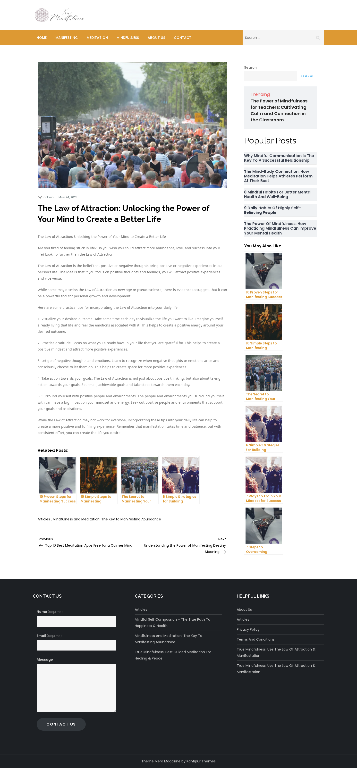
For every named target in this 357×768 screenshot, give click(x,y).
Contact (182, 37)
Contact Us (61, 724)
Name (50, 611)
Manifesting (66, 37)
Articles (44, 519)
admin (48, 197)
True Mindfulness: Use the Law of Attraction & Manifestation (276, 652)
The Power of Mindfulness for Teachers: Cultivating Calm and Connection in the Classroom (279, 110)
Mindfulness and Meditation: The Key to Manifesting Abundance (107, 519)
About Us (156, 37)
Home (42, 37)
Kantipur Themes (201, 761)
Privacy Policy (248, 629)
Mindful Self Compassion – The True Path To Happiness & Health (172, 622)
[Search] (318, 37)
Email (49, 635)
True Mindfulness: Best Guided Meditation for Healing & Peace (173, 655)
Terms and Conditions (255, 639)
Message (45, 659)
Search (250, 67)
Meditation (97, 37)
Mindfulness (128, 37)
